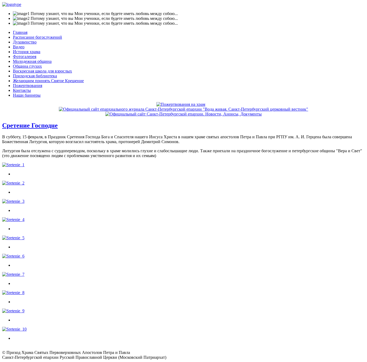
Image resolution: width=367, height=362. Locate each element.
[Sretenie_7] (13, 274)
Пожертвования (27, 85)
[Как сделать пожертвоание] (180, 104)
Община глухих (27, 66)
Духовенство (25, 42)
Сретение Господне (30, 125)
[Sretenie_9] (13, 311)
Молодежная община (32, 61)
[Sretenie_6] (13, 256)
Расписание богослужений (37, 37)
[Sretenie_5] (13, 238)
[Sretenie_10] (14, 329)
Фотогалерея (24, 56)
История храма (26, 51)
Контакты (22, 90)
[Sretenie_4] (13, 219)
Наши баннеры (27, 95)
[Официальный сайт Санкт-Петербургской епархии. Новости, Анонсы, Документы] (183, 114)
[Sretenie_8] (13, 292)
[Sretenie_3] (13, 201)
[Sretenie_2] (13, 183)
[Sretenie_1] (13, 164)
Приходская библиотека (35, 76)
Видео (18, 47)
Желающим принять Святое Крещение (48, 80)
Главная (20, 32)
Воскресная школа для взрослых (42, 71)
